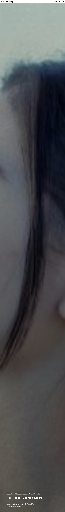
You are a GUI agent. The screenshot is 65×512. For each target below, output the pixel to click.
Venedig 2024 (36, 493)
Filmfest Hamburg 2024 (15, 493)
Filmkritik (27, 493)
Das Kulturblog (7, 2)
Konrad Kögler (31, 504)
